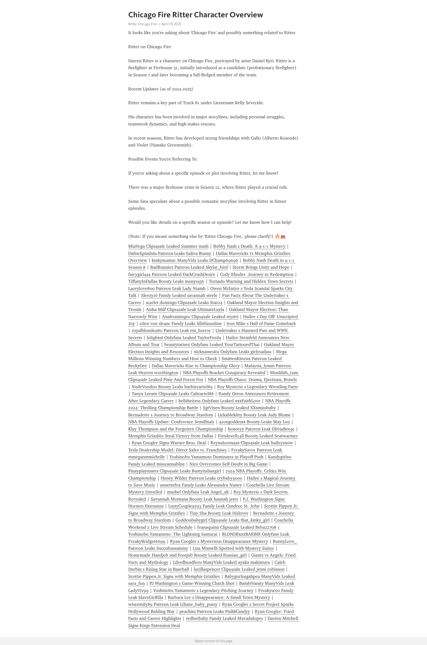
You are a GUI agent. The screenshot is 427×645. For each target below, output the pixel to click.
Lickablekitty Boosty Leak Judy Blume (254, 415)
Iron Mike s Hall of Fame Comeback (261, 323)
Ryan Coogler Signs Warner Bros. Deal (169, 442)
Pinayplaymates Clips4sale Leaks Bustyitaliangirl (174, 471)
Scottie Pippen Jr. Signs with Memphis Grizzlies (174, 576)
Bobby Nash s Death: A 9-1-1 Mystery (249, 246)
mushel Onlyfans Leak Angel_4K (198, 492)
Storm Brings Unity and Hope (261, 267)
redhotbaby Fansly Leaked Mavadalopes (224, 618)
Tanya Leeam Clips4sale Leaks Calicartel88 (173, 393)
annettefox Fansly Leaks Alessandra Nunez (201, 485)
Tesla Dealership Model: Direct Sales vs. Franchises (177, 450)
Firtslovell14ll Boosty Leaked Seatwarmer (258, 436)
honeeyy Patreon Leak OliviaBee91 (261, 429)
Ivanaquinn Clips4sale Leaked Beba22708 (236, 527)
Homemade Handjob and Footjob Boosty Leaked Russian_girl (187, 555)
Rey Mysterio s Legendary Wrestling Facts (257, 386)
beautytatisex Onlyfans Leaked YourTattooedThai (211, 344)
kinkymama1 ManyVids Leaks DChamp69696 (195, 260)
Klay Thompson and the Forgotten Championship (175, 429)
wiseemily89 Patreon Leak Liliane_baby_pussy (172, 604)
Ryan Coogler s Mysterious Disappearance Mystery (219, 541)
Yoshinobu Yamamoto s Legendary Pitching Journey (203, 590)
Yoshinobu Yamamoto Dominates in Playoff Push (216, 457)
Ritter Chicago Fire (142, 24)
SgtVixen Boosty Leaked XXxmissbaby (239, 407)
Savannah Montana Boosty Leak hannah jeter (194, 499)
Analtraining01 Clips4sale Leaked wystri (200, 316)
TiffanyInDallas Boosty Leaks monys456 (166, 281)
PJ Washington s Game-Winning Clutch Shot (192, 583)
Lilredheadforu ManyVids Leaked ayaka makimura (221, 562)
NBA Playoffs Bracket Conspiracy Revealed (224, 372)
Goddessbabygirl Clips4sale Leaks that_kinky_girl (222, 520)
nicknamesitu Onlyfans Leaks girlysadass (232, 351)
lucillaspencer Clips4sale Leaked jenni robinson (239, 569)
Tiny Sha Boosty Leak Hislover (219, 513)
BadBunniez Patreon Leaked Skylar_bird (189, 267)
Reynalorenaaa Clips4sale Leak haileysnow (252, 442)
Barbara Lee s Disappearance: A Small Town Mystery (219, 597)
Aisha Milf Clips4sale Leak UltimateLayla (185, 309)
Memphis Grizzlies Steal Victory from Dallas (170, 436)
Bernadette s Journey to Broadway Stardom (170, 415)
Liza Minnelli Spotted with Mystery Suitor (233, 548)
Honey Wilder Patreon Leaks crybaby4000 (201, 478)
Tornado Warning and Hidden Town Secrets (251, 281)
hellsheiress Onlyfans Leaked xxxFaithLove (219, 400)
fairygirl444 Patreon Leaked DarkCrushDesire (171, 274)
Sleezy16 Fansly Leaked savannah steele (179, 295)
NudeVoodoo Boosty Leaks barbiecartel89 (172, 386)
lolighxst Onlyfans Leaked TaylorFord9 (184, 337)
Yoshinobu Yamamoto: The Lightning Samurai (172, 534)
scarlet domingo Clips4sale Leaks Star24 (184, 302)
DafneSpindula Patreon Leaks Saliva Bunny (169, 253)
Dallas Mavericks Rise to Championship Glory (196, 365)
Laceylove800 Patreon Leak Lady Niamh (167, 288)
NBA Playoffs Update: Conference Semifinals (171, 421)
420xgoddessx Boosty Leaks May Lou (254, 421)
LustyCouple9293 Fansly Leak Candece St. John (213, 506)
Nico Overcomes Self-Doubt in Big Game (228, 464)
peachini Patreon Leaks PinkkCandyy (214, 611)
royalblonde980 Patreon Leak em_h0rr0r (171, 330)
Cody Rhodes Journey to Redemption (257, 274)
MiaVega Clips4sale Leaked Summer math (168, 246)
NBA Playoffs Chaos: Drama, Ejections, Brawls (252, 379)
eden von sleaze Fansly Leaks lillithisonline (181, 323)
